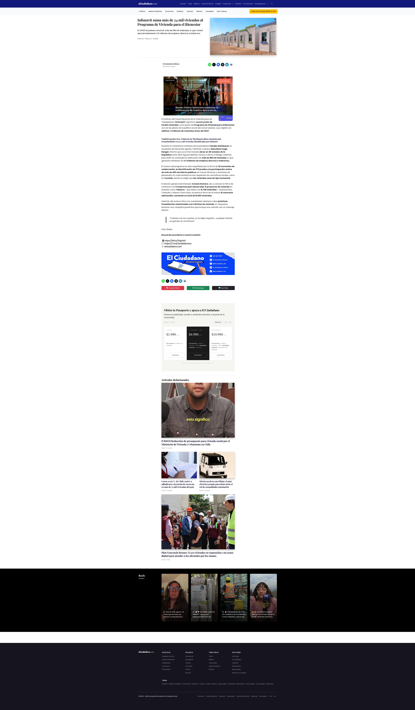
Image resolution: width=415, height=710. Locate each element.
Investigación (260, 3)
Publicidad (166, 663)
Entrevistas (248, 3)
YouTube (224, 288)
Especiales (222, 684)
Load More (207, 635)
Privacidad (166, 669)
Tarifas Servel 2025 (243, 696)
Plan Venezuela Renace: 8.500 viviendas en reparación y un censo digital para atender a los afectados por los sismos (197, 554)
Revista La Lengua (239, 673)
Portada (235, 656)
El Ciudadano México (171, 64)
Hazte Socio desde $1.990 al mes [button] (263, 11)
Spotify (188, 673)
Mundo (183, 3)
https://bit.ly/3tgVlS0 (175, 240)
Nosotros (201, 696)
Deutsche (227, 3)
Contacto (166, 666)
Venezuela (213, 663)
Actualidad (236, 659)
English (218, 3)
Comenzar (175, 355)
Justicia (190, 11)
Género (199, 11)
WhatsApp (199, 288)
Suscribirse (198, 355)
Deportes (269, 684)
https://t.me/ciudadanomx (178, 243)
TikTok (187, 669)
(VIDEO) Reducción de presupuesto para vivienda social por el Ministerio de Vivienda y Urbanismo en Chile (195, 442)
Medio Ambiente (155, 11)
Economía (169, 11)
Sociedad (209, 11)
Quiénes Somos (168, 656)
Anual (227, 322)
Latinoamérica (207, 3)
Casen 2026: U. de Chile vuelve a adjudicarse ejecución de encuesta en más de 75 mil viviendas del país (177, 484)
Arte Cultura (222, 11)
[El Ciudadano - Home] (148, 3)
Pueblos (180, 11)
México (197, 3)
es (271, 696)
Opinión (238, 3)
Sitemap (254, 696)
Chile (190, 3)
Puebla (155, 39)
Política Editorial (168, 659)
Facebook (189, 656)
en (275, 696)
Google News (174, 288)
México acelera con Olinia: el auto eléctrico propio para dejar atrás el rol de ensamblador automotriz (216, 484)
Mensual (218, 322)
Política (142, 11)
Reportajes (236, 669)
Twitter (188, 663)
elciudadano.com (173, 246)
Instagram (189, 659)
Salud (208, 684)
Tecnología (260, 684)
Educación (240, 684)
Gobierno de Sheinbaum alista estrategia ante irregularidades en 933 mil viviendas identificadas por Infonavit (191, 140)
